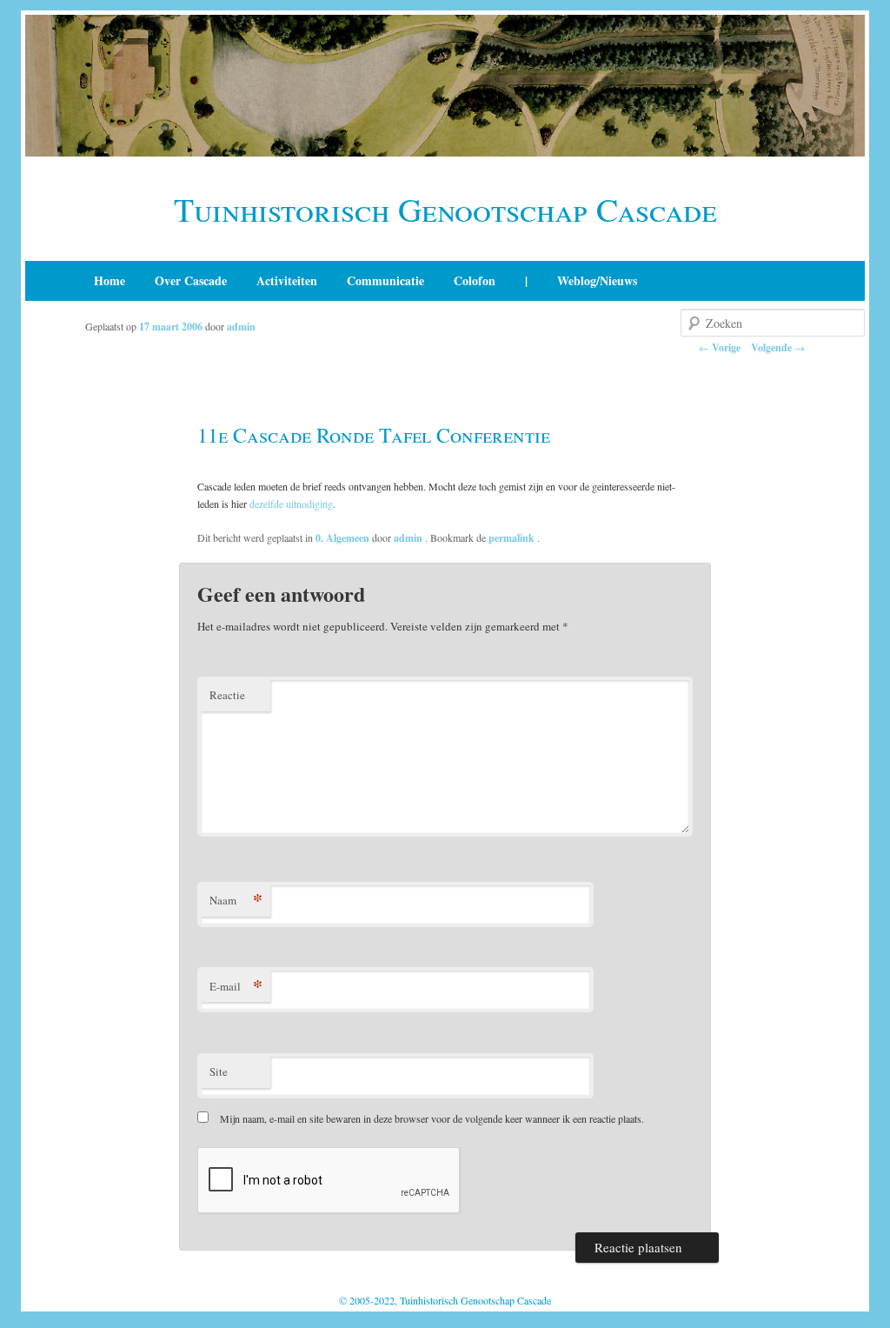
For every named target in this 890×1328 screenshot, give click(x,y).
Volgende (778, 347)
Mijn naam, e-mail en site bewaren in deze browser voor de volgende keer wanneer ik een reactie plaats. (432, 1118)
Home (109, 280)
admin (241, 326)
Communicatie (385, 280)
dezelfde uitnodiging (291, 504)
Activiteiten (286, 280)
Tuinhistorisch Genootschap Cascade (445, 209)
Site (218, 1071)
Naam (235, 899)
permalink (512, 538)
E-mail (235, 985)
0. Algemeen (342, 538)
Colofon (474, 280)
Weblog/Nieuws (597, 280)
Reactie (227, 695)
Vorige (720, 347)
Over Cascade (191, 280)
